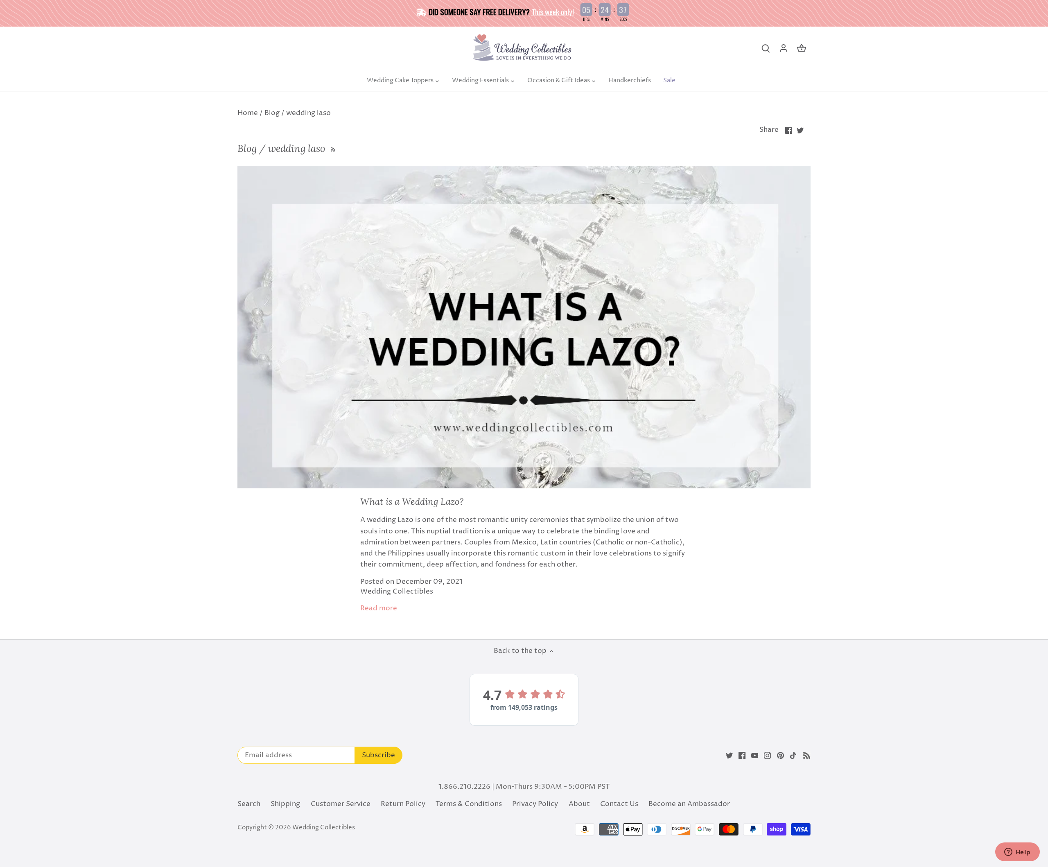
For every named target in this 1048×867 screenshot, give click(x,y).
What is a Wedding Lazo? (411, 501)
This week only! (552, 11)
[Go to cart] (801, 48)
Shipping (285, 804)
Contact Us (619, 804)
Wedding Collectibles (323, 827)
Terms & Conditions (469, 804)
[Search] (766, 48)
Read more (378, 608)
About (579, 804)
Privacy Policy (535, 804)
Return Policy (403, 804)
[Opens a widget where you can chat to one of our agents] (1017, 852)
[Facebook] (742, 756)
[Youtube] (754, 756)
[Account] (784, 48)
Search (248, 804)
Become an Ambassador (689, 804)
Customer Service (340, 804)
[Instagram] (767, 756)
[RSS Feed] (332, 148)
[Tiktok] (793, 756)
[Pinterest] (780, 756)
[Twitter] (729, 756)
